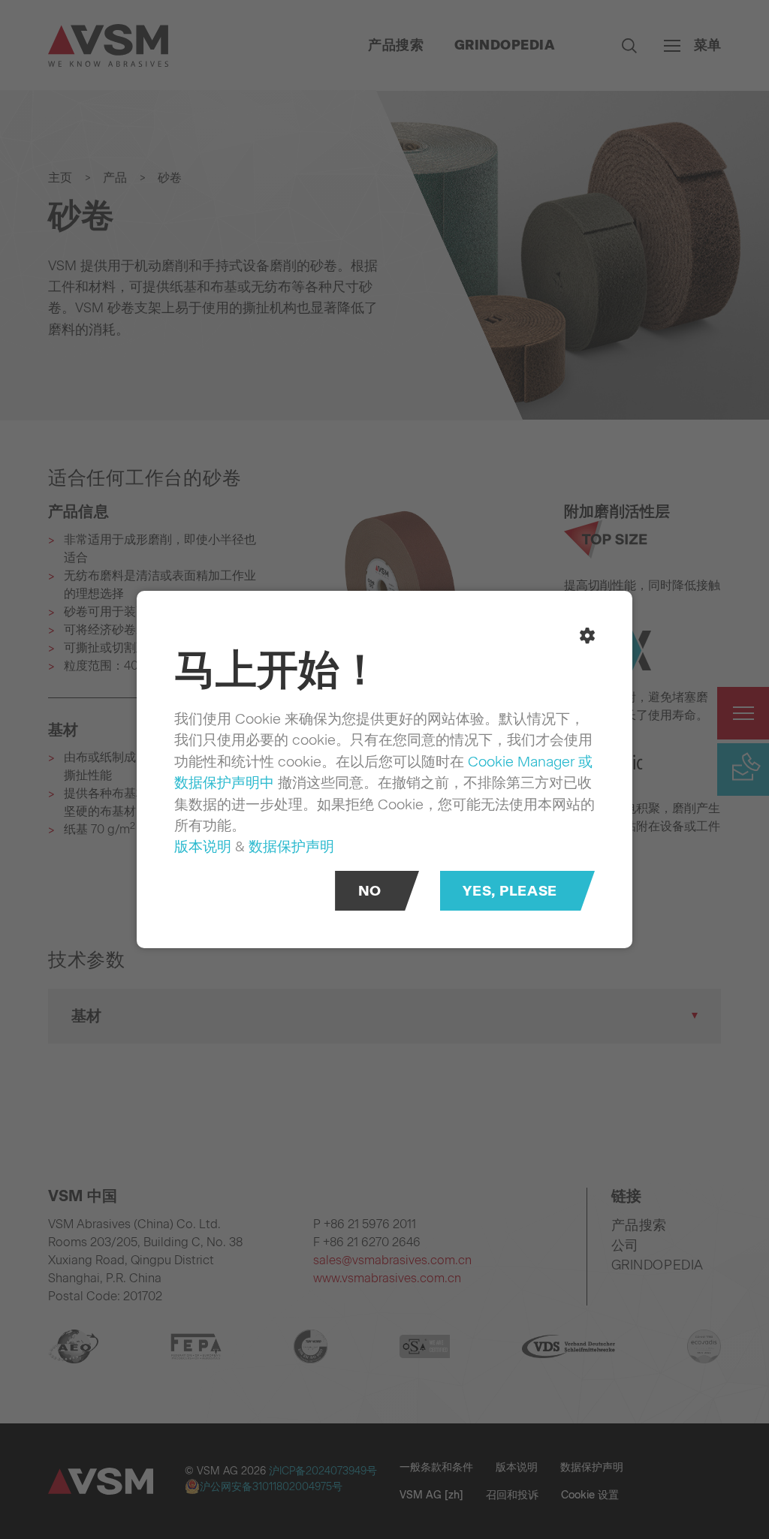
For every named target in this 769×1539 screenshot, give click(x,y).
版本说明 (202, 845)
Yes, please (509, 890)
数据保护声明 (291, 845)
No (369, 890)
